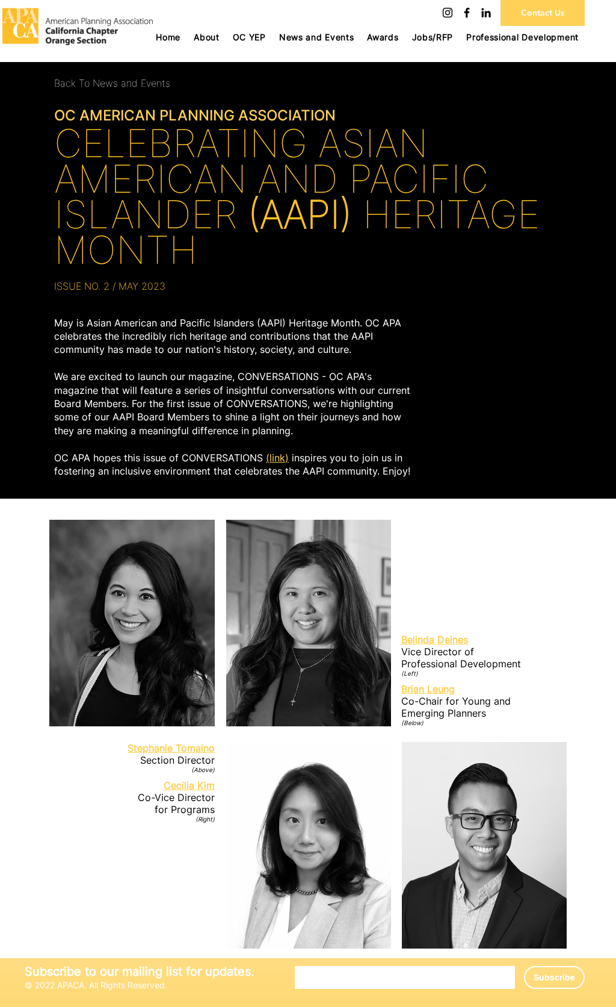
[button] (249, 37)
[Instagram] (447, 12)
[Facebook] (466, 12)
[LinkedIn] (486, 12)
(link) (277, 458)
